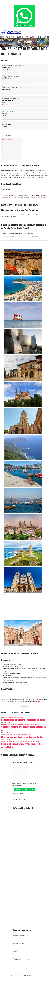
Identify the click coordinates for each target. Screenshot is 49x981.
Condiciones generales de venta (20, 923)
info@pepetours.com (17, 801)
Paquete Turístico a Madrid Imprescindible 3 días (23, 720)
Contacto (15, 961)
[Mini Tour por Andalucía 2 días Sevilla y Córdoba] (15, 734)
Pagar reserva (16, 967)
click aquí (8, 197)
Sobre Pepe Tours (17, 937)
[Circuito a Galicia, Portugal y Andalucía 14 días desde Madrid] (20, 741)
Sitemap (15, 953)
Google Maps (5, 104)
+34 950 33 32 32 (17, 795)
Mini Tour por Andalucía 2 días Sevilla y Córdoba (22, 737)
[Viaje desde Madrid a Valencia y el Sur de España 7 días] (20, 724)
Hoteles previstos (18, 701)
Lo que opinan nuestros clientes (20, 945)
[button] (24, 16)
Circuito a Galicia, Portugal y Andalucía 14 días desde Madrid (22, 745)
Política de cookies (17, 894)
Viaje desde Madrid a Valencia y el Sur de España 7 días (23, 728)
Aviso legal (15, 836)
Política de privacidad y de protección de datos (23, 865)
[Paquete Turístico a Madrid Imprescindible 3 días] (12, 717)
